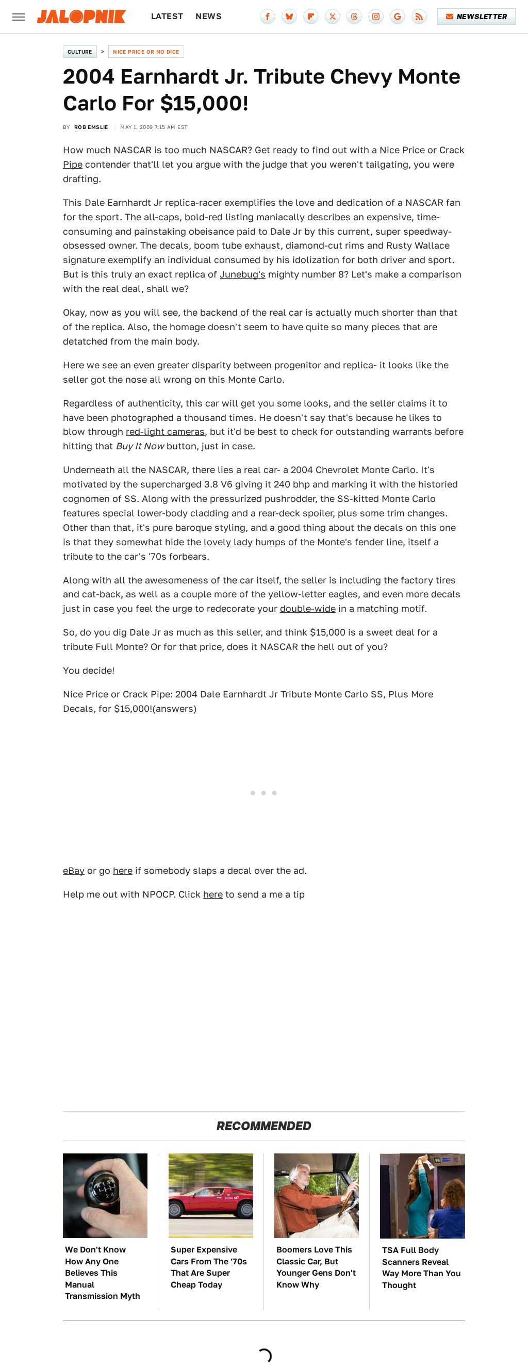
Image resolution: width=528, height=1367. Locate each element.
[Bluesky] (289, 16)
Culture (80, 51)
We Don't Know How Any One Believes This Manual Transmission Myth (102, 1273)
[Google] (397, 16)
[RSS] (419, 16)
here (123, 870)
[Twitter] (332, 16)
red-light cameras (165, 431)
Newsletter (482, 16)
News (208, 16)
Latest (167, 16)
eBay (74, 870)
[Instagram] (376, 16)
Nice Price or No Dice (146, 51)
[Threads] (354, 16)
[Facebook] (267, 16)
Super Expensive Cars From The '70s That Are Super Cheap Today (209, 1267)
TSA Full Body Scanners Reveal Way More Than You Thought (421, 1267)
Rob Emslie (91, 127)
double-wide (308, 608)
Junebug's (243, 274)
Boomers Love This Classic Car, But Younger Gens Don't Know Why (316, 1267)
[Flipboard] (311, 16)
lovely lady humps (245, 541)
